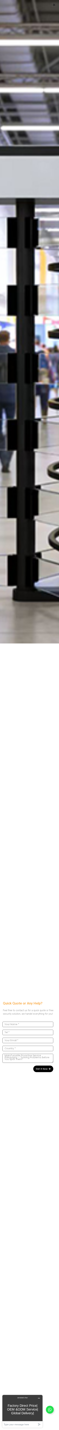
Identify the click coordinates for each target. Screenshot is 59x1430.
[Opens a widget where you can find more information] (22, 1411)
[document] (29, 715)
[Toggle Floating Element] (50, 1410)
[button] (54, 5)
